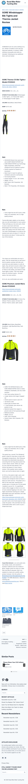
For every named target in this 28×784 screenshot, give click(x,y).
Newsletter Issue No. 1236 (10, 725)
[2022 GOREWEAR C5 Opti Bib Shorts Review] (7, 621)
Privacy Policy (5, 763)
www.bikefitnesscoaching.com (10, 581)
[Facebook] (3, 758)
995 (4, 632)
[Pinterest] (5, 758)
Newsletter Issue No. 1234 (10, 732)
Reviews (22, 9)
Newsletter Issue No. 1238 (9, 699)
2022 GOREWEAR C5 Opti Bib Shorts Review (6, 626)
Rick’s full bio (8, 583)
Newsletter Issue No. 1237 (10, 721)
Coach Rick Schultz (14, 9)
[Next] (24, 665)
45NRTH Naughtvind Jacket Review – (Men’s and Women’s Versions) (20, 643)
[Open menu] (25, 3)
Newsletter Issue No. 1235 (10, 728)
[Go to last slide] (4, 665)
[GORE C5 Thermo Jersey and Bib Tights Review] (7, 610)
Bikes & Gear (5, 9)
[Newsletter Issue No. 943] (18, 610)
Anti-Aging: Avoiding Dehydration (7, 641)
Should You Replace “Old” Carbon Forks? (13, 702)
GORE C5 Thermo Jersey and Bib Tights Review (7, 615)
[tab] (11, 671)
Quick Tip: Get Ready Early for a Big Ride (13, 704)
